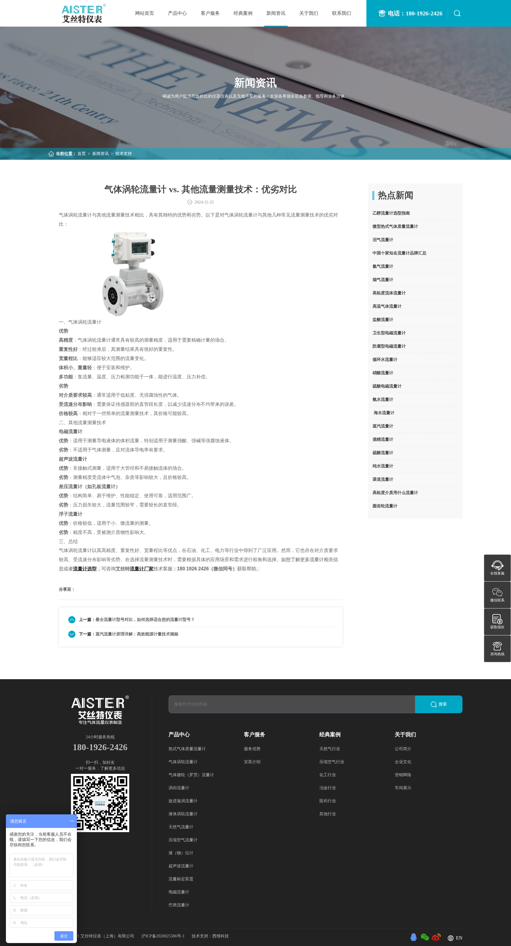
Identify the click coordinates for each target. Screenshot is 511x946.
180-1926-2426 (100, 747)
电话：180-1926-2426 (415, 13)
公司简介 (403, 749)
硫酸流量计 (383, 453)
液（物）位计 (181, 853)
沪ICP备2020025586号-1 (163, 936)
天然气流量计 (181, 827)
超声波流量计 (181, 866)
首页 (81, 153)
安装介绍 (252, 762)
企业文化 (403, 762)
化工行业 (327, 775)
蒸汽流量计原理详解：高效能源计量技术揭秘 (137, 634)
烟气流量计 (383, 279)
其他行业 (327, 814)
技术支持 (123, 153)
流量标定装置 (181, 879)
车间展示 (403, 788)
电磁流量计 (179, 892)
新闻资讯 (275, 13)
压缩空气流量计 (183, 840)
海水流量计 (383, 413)
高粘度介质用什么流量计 (395, 492)
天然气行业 (329, 749)
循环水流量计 (385, 359)
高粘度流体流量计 (389, 293)
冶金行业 (327, 788)
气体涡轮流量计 (183, 762)
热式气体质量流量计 (187, 749)
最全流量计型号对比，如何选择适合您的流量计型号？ (145, 619)
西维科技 (220, 936)
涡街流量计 (179, 788)
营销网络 (403, 775)
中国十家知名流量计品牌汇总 (399, 253)
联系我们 (341, 13)
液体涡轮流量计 (183, 814)
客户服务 (210, 13)
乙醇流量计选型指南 (391, 213)
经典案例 (243, 13)
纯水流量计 (383, 466)
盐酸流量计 (383, 319)
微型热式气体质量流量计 (395, 226)
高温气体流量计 (387, 306)
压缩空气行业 (331, 762)
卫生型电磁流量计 (389, 333)
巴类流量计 (179, 905)
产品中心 (177, 13)
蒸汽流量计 (383, 426)
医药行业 (327, 801)
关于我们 (308, 13)
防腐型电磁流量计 (389, 346)
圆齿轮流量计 (385, 506)
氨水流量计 (383, 399)
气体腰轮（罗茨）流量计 (191, 775)
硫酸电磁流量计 (387, 386)
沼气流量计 (383, 240)
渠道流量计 (383, 479)
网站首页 (144, 13)
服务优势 (252, 749)
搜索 (443, 704)
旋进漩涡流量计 (183, 801)
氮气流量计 (383, 266)
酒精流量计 (383, 439)
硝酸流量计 (383, 373)
